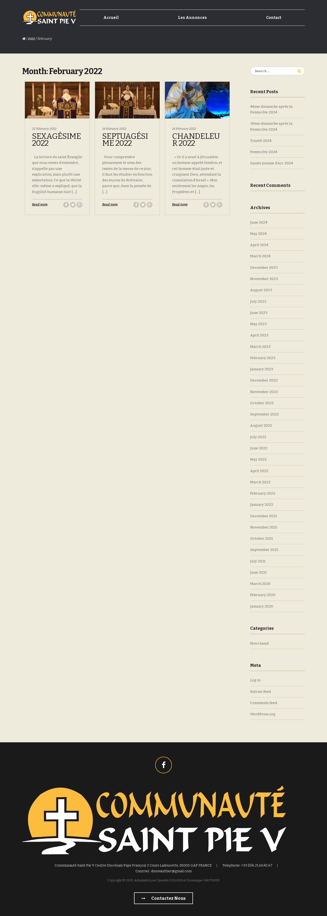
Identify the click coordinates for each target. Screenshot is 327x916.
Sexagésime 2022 (56, 139)
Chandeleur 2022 (196, 139)
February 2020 (262, 595)
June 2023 (258, 313)
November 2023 (264, 279)
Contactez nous (168, 898)
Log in (255, 680)
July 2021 (257, 561)
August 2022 (261, 425)
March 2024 (260, 256)
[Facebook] (163, 765)
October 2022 (262, 403)
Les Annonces (192, 17)
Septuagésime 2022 (125, 139)
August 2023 (261, 290)
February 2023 (262, 358)
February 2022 (262, 493)
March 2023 (260, 347)
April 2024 (259, 245)
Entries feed (260, 692)
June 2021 (258, 572)
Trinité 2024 (260, 141)
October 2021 (261, 538)
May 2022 (258, 459)
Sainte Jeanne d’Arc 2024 (271, 163)
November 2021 (263, 527)
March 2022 (260, 482)
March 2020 (260, 584)
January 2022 (261, 504)
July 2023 (258, 301)
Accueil (111, 17)
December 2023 (264, 267)
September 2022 (264, 414)
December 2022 (264, 380)
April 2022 (259, 471)
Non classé (259, 643)
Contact (273, 17)
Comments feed (263, 703)
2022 (31, 39)
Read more (40, 204)
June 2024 (258, 222)
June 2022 (258, 448)
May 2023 (258, 324)
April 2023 (259, 335)
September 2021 (264, 550)
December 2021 (263, 516)
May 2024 (258, 234)
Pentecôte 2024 (263, 152)
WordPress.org (263, 714)
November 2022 (264, 392)
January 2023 (261, 369)
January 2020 (261, 606)
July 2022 (258, 437)
